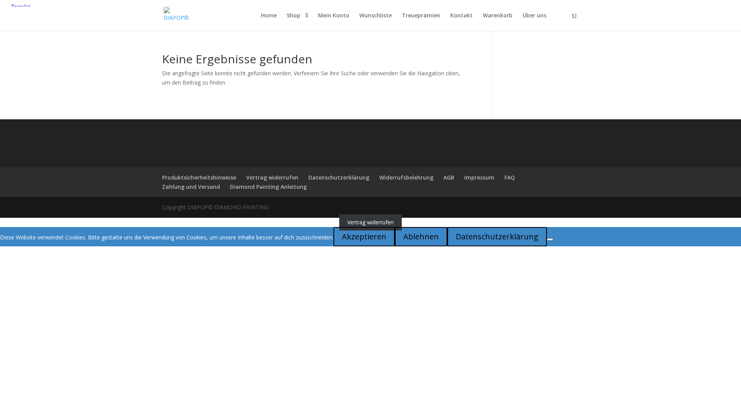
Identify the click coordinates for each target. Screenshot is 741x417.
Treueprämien (421, 16)
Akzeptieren (364, 236)
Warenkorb (498, 16)
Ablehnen (421, 236)
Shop (293, 16)
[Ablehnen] (550, 239)
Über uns (534, 16)
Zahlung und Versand (191, 186)
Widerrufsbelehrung (406, 177)
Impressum (479, 177)
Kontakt (461, 16)
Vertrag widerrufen (272, 177)
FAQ (509, 177)
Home (269, 16)
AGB (448, 177)
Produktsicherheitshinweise (199, 177)
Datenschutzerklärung (338, 177)
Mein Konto (333, 16)
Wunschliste (375, 16)
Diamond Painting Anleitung (268, 186)
